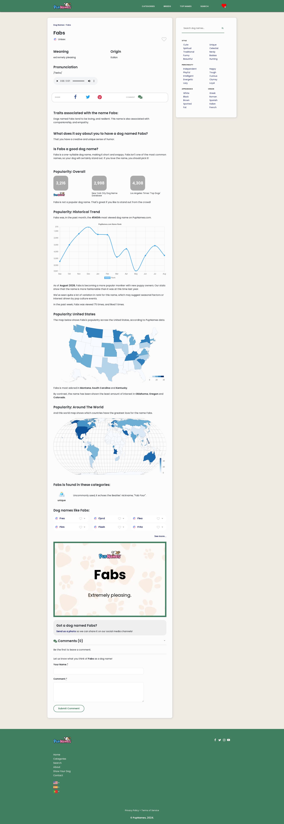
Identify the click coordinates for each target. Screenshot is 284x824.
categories (148, 6)
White (186, 93)
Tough (212, 72)
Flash (102, 527)
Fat (185, 107)
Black (186, 96)
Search (57, 763)
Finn (62, 527)
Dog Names (58, 25)
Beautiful (187, 58)
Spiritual (187, 48)
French (213, 107)
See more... (160, 536)
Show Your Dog (62, 771)
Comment (60, 678)
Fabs (68, 25)
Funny (186, 55)
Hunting (213, 58)
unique (62, 500)
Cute (185, 44)
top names (186, 6)
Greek (212, 93)
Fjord (102, 518)
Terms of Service (150, 810)
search (204, 6)
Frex (62, 518)
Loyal (212, 83)
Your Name (60, 664)
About (56, 767)
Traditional (188, 51)
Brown (186, 100)
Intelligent (188, 75)
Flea (139, 518)
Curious (213, 75)
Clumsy (213, 79)
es (58, 787)
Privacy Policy (132, 810)
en (59, 782)
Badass (213, 55)
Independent (190, 68)
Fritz (140, 527)
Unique (213, 44)
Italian (212, 103)
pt (58, 791)
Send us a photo (66, 631)
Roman (213, 96)
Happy (212, 68)
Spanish (213, 100)
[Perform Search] (222, 28)
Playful (186, 72)
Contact (58, 775)
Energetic (188, 79)
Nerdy (212, 51)
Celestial (213, 48)
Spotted (187, 103)
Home (56, 754)
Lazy (185, 83)
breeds (167, 6)
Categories (59, 758)
